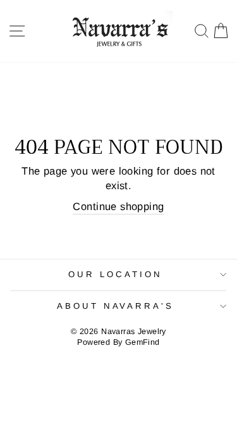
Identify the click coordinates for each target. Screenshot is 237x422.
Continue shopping (118, 207)
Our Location (115, 274)
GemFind (142, 342)
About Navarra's (115, 306)
